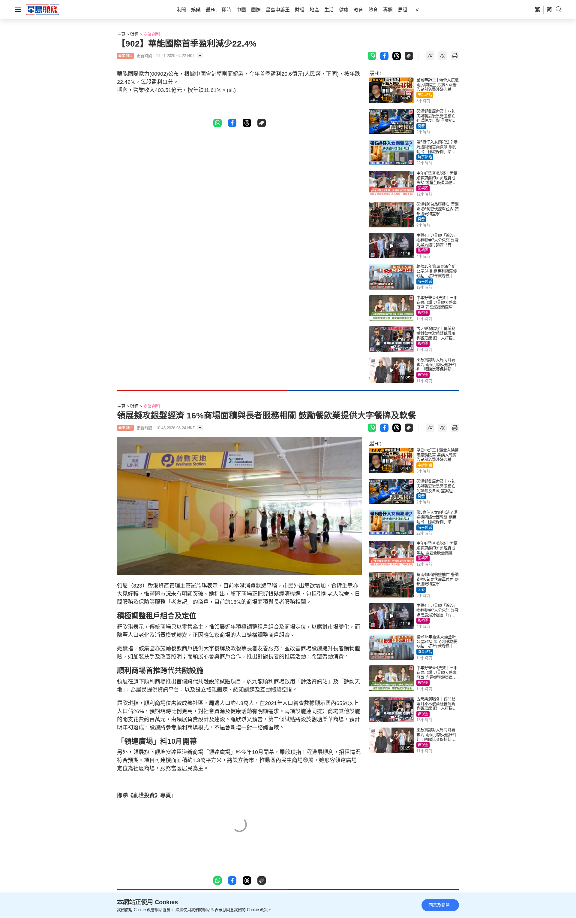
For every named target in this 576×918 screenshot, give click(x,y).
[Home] (42, 9)
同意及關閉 (439, 905)
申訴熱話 (425, 95)
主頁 (121, 34)
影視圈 (423, 188)
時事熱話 (425, 157)
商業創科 (151, 34)
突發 (421, 126)
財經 (134, 34)
